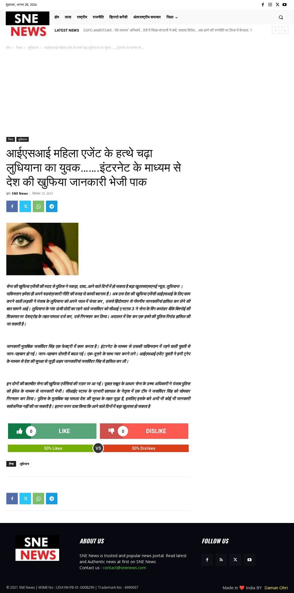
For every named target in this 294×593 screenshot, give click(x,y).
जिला (19, 47)
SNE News (20, 193)
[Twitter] (277, 4)
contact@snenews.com (124, 567)
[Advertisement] (147, 94)
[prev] (275, 30)
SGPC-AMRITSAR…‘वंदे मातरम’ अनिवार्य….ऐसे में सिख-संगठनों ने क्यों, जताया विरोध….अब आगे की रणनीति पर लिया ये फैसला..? (167, 30)
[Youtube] (284, 4)
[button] (281, 17)
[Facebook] (262, 4)
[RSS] (221, 559)
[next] (284, 30)
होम (8, 47)
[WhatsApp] (38, 206)
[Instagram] (270, 4)
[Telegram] (51, 206)
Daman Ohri (276, 587)
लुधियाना (33, 47)
